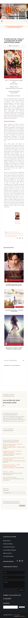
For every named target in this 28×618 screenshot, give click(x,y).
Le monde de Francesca (9, 546)
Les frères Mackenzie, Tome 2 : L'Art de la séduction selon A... (14, 285)
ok (5, 236)
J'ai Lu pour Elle (11, 235)
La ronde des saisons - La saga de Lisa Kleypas (14, 311)
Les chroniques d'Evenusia (9, 550)
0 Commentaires (15, 45)
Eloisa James (14, 233)
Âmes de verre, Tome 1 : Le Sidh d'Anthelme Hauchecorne (11, 465)
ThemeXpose (22, 616)
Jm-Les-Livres (19, 235)
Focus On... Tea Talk (8, 471)
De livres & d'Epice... (8, 543)
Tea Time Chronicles (8, 556)
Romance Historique (12, 236)
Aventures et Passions (13, 232)
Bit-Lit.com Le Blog (16, 614)
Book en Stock (6, 540)
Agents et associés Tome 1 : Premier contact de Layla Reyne (12, 445)
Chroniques (7, 233)
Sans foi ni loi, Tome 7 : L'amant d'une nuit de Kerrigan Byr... (14, 348)
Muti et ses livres (7, 553)
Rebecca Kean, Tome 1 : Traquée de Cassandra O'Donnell (12, 451)
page (22, 421)
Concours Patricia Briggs (9, 477)
